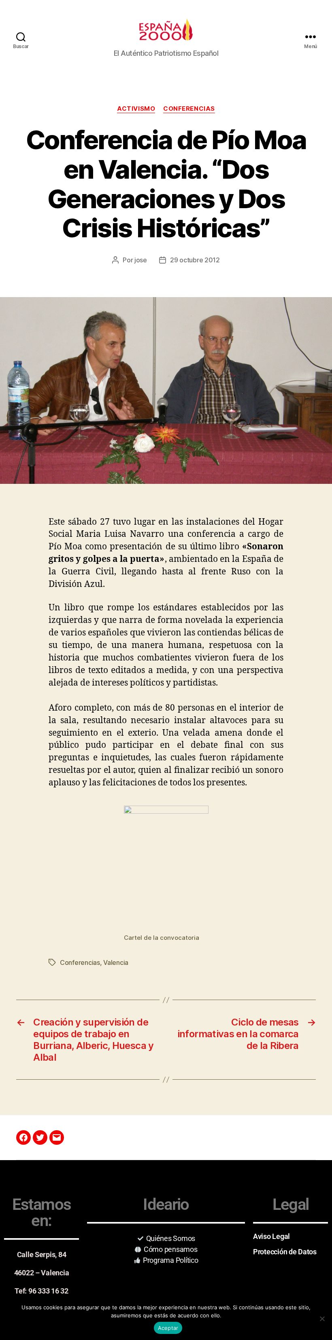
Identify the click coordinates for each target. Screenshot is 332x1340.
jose (140, 260)
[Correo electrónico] (56, 1137)
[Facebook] (23, 1137)
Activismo (136, 108)
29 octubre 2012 (195, 260)
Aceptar (168, 1328)
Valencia (115, 962)
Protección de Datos (285, 1251)
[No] (322, 1319)
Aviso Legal (271, 1236)
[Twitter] (40, 1137)
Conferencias (189, 108)
